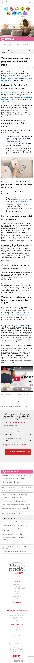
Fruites (17, 614)
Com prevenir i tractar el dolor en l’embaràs (16, 504)
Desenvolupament (9, 13)
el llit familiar (12, 75)
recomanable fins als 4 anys (10, 314)
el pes (22, 325)
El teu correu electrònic (10, 425)
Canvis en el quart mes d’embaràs (13, 534)
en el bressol (17, 232)
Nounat (18, 394)
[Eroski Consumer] (32, 4)
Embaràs (11, 9)
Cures (22, 9)
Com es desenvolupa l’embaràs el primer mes (13, 406)
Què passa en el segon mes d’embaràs (14, 525)
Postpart (25, 394)
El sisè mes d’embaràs (9, 543)
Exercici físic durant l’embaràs (11, 498)
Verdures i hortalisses (17, 615)
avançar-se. (5, 101)
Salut (14, 13)
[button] (29, 2)
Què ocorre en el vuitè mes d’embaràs (14, 551)
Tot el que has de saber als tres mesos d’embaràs (14, 529)
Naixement (17, 9)
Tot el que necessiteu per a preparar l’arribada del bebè (14, 517)
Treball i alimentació (17, 619)
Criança (25, 13)
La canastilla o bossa (8, 92)
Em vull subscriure (17, 452)
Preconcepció (6, 9)
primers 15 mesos (23, 312)
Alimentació (28, 9)
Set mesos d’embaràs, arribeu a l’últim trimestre (14, 547)
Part (21, 394)
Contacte (17, 629)
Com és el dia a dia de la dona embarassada (16, 491)
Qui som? (17, 627)
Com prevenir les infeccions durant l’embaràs (16, 487)
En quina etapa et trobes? (11, 432)
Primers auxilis (19, 13)
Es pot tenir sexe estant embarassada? (14, 494)
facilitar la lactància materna (16, 138)
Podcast (17, 607)
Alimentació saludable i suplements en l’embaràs (14, 483)
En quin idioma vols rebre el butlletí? (14, 438)
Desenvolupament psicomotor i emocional (17, 590)
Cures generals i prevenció (17, 588)
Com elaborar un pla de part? (11, 402)
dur (18, 237)
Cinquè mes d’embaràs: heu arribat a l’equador (14, 538)
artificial (17, 79)
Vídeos (17, 605)
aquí (11, 52)
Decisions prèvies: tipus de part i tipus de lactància (15, 509)
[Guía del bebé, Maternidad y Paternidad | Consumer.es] (6, 3)
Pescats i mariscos (17, 617)
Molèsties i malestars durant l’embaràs (14, 501)
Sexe (17, 620)
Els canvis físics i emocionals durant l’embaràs (16, 475)
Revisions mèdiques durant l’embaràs (14, 478)
